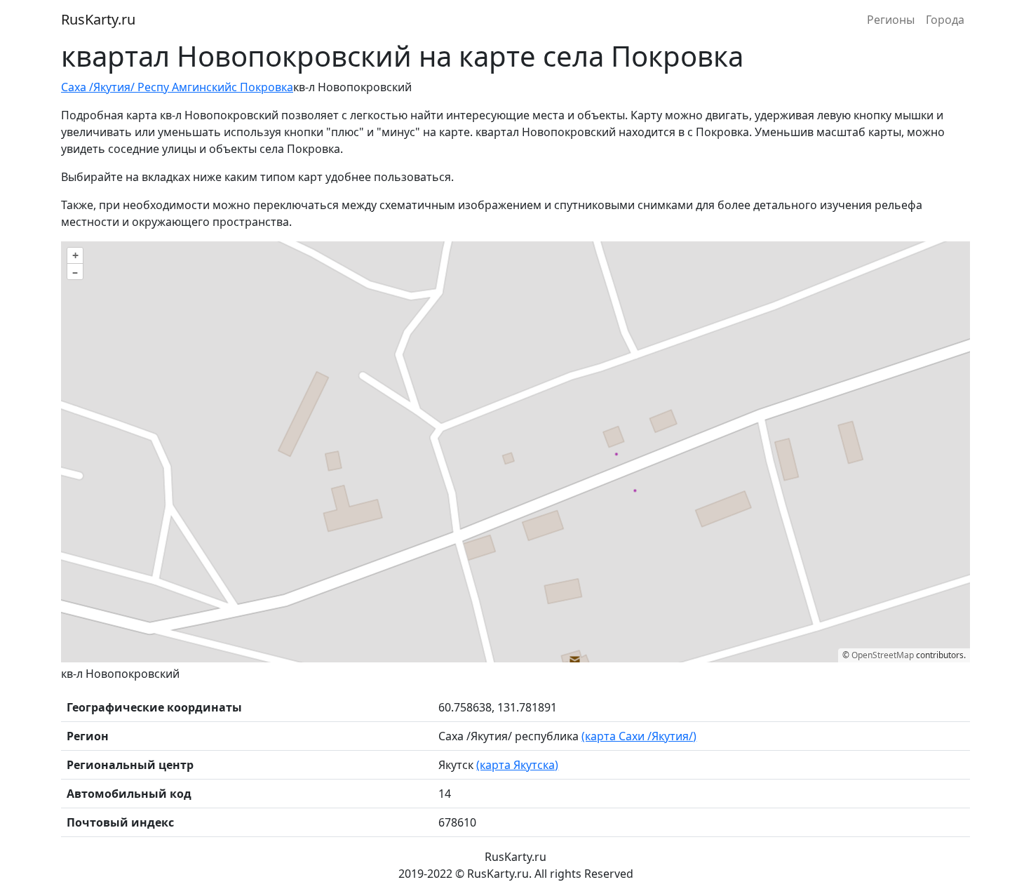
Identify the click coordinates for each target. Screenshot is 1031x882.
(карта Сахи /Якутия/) (638, 736)
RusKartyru (98, 19)
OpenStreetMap (882, 655)
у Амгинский (197, 87)
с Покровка (262, 87)
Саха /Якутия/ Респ (112, 87)
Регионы (891, 19)
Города (945, 19)
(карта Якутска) (517, 765)
